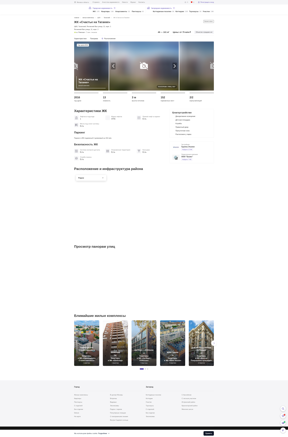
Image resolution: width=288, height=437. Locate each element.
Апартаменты (122, 11)
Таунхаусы (195, 11)
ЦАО (76, 26)
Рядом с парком (116, 409)
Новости (125, 2)
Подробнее (102, 433)
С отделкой (78, 406)
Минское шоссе (187, 409)
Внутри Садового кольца (119, 420)
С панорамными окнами (119, 416)
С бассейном (186, 395)
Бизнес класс (208, 21)
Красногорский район (190, 406)
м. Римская (80, 32)
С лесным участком (189, 398)
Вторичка (113, 398)
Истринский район (188, 402)
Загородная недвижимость (161, 8)
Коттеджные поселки (163, 11)
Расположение (110, 38)
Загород (149, 387)
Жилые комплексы (81, 395)
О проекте (96, 2)
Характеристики (80, 38)
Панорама (94, 38)
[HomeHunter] (80, 9)
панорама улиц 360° (167, 87)
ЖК (96, 11)
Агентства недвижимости (110, 2)
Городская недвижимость (102, 8)
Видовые (113, 402)
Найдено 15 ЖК (187, 149)
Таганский (82, 26)
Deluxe (76, 413)
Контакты (141, 2)
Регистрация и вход (207, 2)
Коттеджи (182, 11)
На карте (77, 416)
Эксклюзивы (114, 406)
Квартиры (107, 11)
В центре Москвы (116, 395)
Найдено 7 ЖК (186, 159)
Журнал (133, 2)
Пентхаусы (137, 11)
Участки (208, 11)
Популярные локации (118, 413)
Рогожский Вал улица (94, 26)
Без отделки (78, 409)
